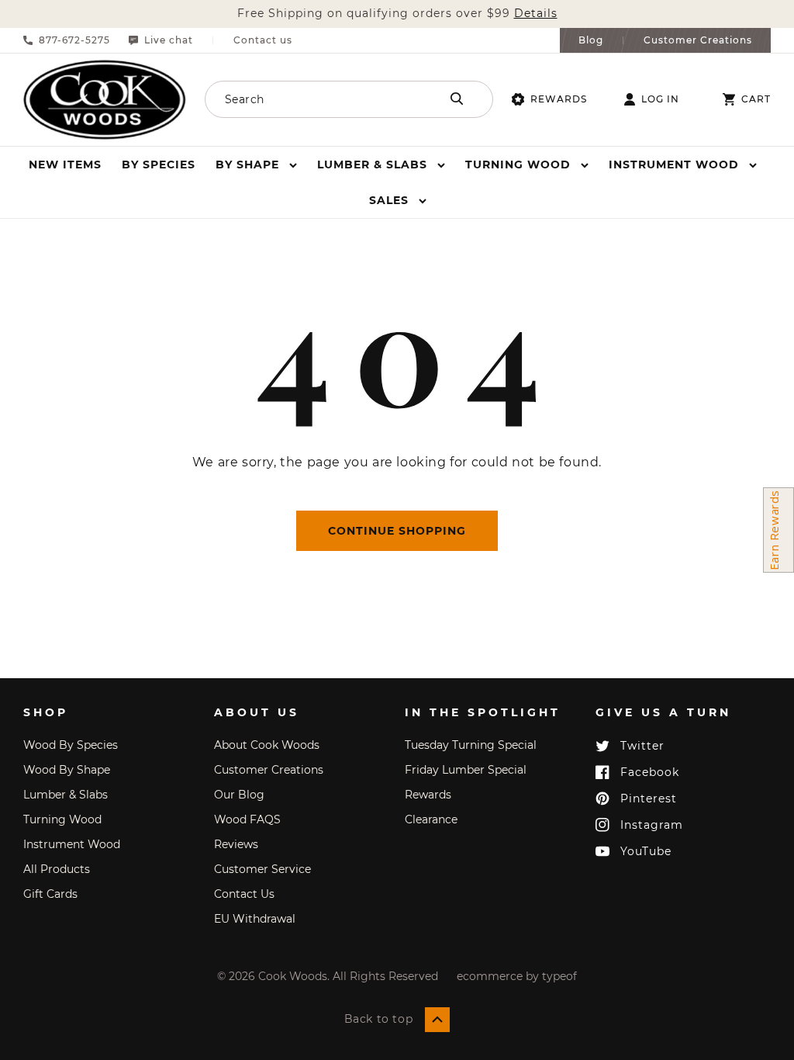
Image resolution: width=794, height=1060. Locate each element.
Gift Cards (50, 894)
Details (536, 13)
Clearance (431, 819)
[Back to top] (437, 1019)
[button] (256, 164)
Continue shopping (397, 531)
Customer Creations (698, 40)
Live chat (168, 40)
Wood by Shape (66, 769)
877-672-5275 (74, 40)
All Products (56, 869)
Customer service (262, 869)
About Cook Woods (266, 745)
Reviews (236, 844)
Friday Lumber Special (465, 769)
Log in (660, 99)
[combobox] (321, 99)
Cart (756, 99)
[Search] (457, 98)
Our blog (239, 794)
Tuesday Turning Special (471, 745)
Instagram (651, 825)
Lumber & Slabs (65, 794)
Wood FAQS (247, 819)
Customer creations (268, 769)
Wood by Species (70, 745)
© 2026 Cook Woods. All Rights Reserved (327, 976)
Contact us (262, 40)
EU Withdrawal (254, 918)
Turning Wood (62, 819)
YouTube (645, 851)
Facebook (649, 772)
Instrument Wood (71, 844)
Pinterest (648, 798)
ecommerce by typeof (517, 976)
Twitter (642, 746)
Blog (590, 40)
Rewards (558, 99)
